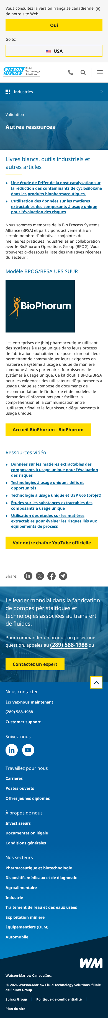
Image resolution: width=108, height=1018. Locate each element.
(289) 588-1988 (69, 644)
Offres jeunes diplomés (28, 798)
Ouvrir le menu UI (100, 72)
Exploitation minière (25, 917)
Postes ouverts (20, 788)
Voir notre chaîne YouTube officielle (52, 543)
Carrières (14, 778)
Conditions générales (26, 843)
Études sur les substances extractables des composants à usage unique (51, 505)
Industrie (14, 897)
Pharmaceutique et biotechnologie (39, 867)
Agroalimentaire (21, 887)
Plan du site (15, 1008)
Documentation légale (27, 833)
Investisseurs (18, 823)
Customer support (23, 721)
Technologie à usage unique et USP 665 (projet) (56, 495)
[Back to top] (96, 682)
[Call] (71, 72)
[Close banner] (98, 9)
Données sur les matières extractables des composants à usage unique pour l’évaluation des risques (54, 469)
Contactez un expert (35, 664)
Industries (23, 91)
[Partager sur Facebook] (51, 576)
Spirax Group (16, 999)
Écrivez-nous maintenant (29, 702)
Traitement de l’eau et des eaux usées (41, 907)
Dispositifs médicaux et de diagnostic (41, 877)
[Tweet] (40, 576)
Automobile (17, 937)
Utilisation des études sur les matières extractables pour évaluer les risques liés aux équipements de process (54, 521)
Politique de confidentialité (59, 999)
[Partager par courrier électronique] (63, 576)
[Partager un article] (28, 576)
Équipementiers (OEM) (27, 927)
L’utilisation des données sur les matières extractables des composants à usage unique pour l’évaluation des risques (54, 206)
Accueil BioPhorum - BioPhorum (48, 430)
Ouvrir (83, 72)
